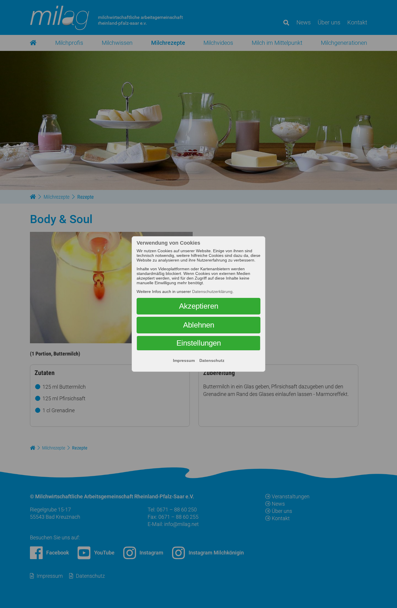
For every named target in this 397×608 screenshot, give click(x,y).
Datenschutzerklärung (212, 291)
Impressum (184, 360)
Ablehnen (198, 325)
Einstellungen (198, 343)
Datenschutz (211, 360)
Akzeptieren (198, 306)
